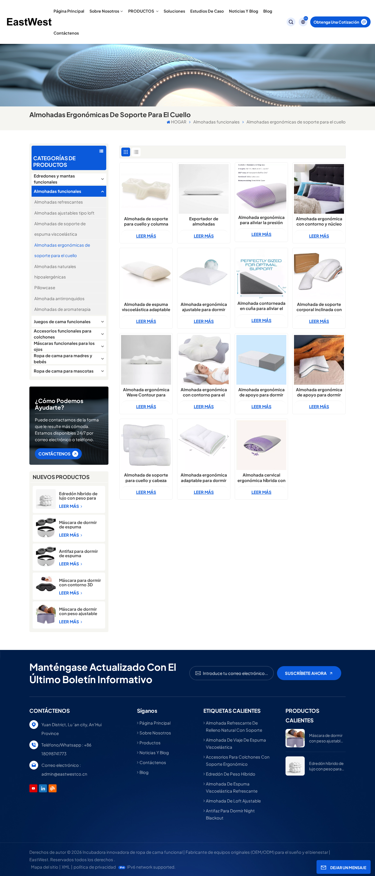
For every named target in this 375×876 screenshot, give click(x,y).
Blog (267, 11)
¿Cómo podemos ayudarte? (59, 404)
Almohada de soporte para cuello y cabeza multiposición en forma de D (146, 477)
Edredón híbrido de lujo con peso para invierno (78, 495)
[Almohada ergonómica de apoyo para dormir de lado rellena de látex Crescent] (319, 360)
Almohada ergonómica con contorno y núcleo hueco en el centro (319, 221)
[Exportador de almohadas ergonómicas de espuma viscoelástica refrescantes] (203, 189)
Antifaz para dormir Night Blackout (230, 814)
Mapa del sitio (44, 866)
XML (66, 866)
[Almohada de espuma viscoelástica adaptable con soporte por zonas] (146, 274)
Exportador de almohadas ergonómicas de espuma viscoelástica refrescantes (204, 221)
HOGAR (178, 121)
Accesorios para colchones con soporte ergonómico (238, 760)
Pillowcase (44, 287)
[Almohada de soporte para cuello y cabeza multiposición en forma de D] (146, 445)
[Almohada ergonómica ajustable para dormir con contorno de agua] (203, 274)
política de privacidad (95, 866)
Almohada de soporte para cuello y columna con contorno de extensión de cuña (146, 221)
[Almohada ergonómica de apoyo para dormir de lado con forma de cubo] (261, 360)
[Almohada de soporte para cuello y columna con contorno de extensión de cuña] (146, 189)
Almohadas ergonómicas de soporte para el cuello (62, 250)
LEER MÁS (69, 506)
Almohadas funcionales (216, 121)
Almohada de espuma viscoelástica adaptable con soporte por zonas (146, 307)
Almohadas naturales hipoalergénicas (55, 271)
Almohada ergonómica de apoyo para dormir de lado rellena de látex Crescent (319, 392)
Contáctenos (66, 32)
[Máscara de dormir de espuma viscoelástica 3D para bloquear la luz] (46, 527)
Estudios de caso (207, 11)
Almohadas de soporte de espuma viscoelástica (60, 228)
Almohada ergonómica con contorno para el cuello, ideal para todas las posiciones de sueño (204, 392)
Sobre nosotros (104, 11)
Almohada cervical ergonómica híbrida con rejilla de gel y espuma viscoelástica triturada (261, 477)
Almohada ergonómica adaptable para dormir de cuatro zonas (204, 477)
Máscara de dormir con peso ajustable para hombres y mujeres (78, 611)
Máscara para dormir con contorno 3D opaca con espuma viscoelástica (80, 582)
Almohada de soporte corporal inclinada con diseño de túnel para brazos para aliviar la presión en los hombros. (319, 307)
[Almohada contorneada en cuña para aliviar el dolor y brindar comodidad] (261, 273)
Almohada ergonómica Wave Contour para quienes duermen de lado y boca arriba (146, 392)
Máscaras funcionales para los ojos (64, 346)
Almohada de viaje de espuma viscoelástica (236, 743)
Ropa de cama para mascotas (64, 370)
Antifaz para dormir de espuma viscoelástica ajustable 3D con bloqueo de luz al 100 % (80, 553)
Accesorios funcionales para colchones (62, 333)
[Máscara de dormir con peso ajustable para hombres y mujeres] (46, 614)
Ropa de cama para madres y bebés (63, 358)
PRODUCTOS (141, 11)
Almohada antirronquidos (59, 298)
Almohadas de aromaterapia (62, 309)
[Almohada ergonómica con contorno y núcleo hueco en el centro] (319, 189)
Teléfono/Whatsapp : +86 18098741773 (66, 749)
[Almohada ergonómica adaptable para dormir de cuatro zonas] (203, 445)
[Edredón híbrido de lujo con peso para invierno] (46, 499)
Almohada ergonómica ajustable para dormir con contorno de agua (204, 307)
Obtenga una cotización (336, 21)
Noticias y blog (243, 11)
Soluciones (174, 11)
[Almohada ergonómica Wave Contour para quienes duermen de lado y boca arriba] (146, 360)
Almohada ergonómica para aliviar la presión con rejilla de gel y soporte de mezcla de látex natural (261, 220)
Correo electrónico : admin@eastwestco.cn (64, 769)
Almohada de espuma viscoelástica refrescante (232, 787)
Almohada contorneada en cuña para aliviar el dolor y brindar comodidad (261, 305)
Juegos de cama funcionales (62, 321)
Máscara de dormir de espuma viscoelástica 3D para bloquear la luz (78, 524)
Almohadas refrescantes (58, 201)
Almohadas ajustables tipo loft (64, 212)
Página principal (69, 11)
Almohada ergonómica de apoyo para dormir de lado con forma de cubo (261, 392)
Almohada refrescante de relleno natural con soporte (234, 726)
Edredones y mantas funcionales (54, 178)
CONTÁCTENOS (54, 453)
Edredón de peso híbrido (230, 773)
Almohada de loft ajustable (233, 800)
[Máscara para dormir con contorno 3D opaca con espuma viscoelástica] (46, 583)
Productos (150, 742)
